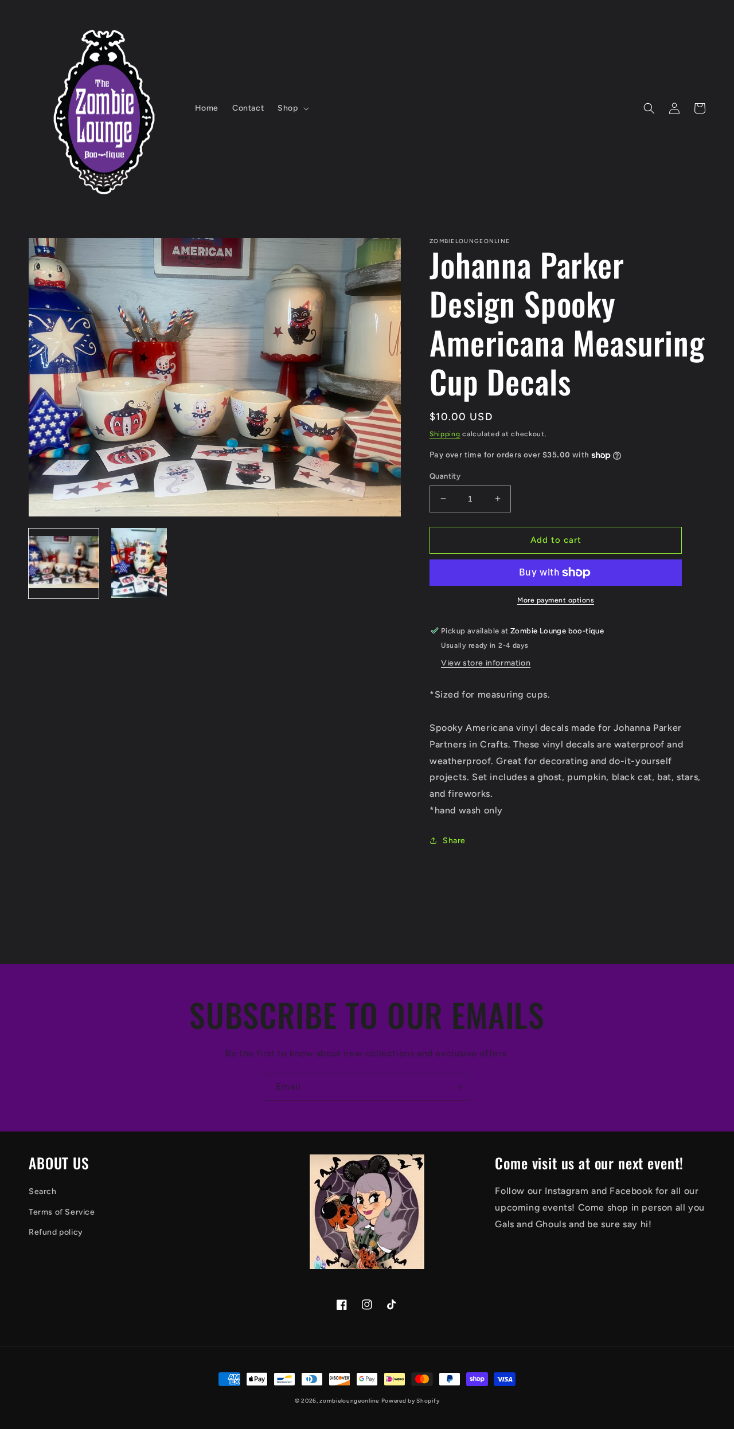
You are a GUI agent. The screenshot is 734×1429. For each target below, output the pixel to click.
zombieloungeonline (349, 1400)
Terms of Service (62, 1212)
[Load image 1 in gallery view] (64, 563)
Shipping (445, 434)
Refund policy (56, 1232)
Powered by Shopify (410, 1400)
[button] (292, 108)
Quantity (445, 476)
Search (43, 1191)
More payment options (555, 600)
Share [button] (454, 840)
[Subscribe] (457, 1087)
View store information (485, 663)
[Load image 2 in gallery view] (139, 563)
